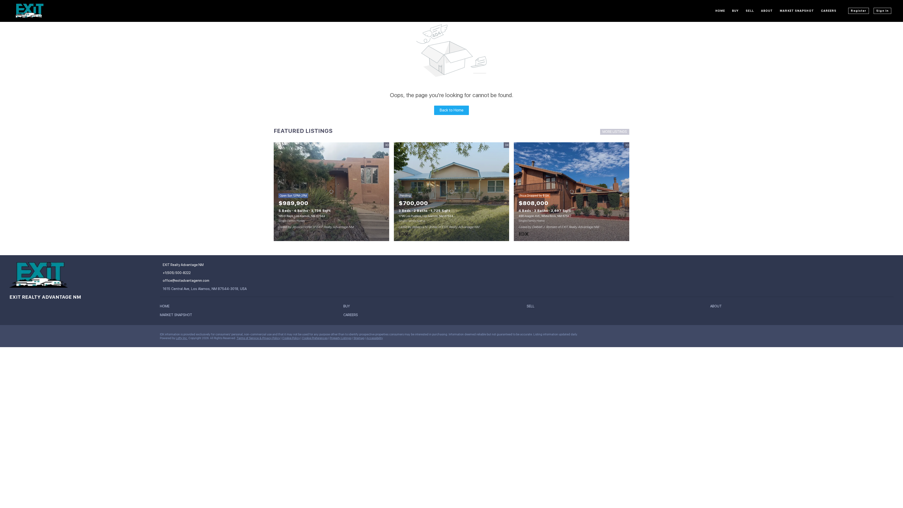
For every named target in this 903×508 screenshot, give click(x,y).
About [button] (767, 10)
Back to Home (451, 110)
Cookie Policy (291, 338)
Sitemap (358, 338)
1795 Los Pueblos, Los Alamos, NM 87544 (426, 216)
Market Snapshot (797, 10)
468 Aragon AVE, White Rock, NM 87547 (545, 216)
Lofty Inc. (182, 338)
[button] (166, 307)
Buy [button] (735, 10)
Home (720, 10)
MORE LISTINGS (614, 132)
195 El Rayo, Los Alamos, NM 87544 (301, 216)
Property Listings (340, 338)
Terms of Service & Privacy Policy (258, 338)
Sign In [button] (882, 10)
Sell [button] (750, 10)
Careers (829, 10)
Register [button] (858, 10)
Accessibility (374, 338)
